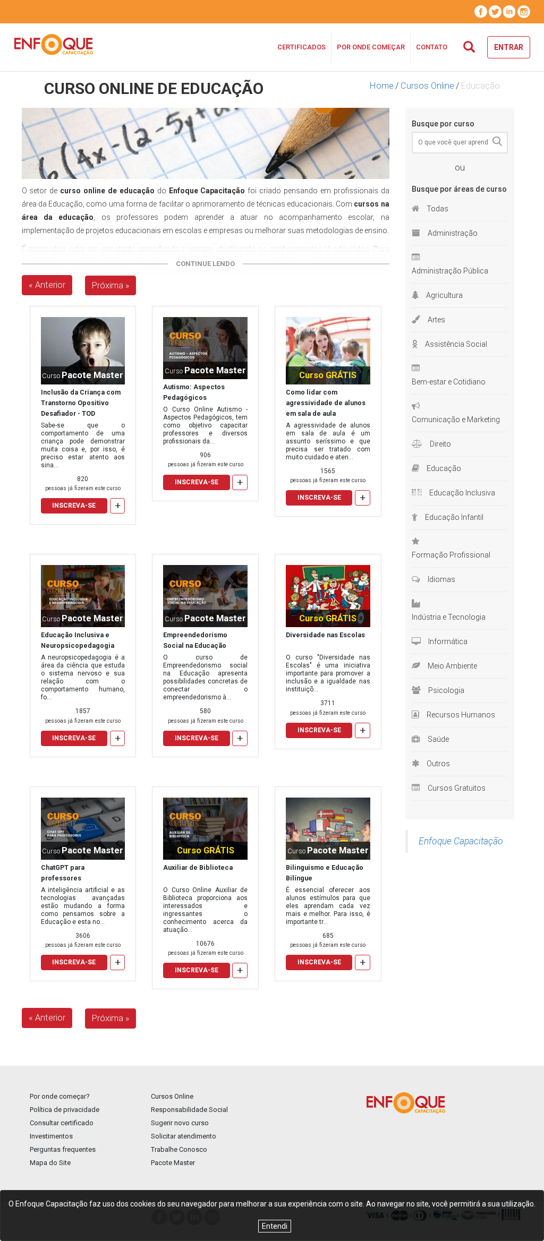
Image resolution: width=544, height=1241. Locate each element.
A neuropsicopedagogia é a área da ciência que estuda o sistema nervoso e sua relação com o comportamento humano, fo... (83, 677)
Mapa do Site (50, 1163)
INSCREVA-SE (74, 505)
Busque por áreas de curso (459, 189)
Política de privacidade (64, 1110)
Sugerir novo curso (180, 1123)
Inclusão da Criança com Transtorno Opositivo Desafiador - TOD (81, 402)
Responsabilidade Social (189, 1110)
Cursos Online (427, 86)
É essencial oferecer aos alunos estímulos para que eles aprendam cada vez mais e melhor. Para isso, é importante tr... (328, 906)
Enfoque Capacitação (461, 841)
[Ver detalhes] (83, 350)
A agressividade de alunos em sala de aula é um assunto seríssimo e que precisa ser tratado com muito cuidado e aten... (328, 441)
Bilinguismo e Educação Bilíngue (324, 872)
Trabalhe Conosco (179, 1149)
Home (382, 86)
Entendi (274, 1226)
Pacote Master (173, 1163)
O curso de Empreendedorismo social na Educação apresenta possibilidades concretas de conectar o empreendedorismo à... (205, 677)
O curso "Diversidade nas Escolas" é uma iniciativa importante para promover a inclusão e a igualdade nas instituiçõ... (328, 673)
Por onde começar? (60, 1096)
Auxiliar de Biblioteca (198, 867)
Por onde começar (371, 47)
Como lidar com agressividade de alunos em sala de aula (326, 402)
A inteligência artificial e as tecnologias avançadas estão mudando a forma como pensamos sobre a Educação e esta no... (83, 906)
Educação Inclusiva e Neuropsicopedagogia (77, 640)
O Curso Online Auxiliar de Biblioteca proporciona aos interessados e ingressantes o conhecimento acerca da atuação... (205, 910)
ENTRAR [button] (508, 47)
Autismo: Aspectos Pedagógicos (194, 392)
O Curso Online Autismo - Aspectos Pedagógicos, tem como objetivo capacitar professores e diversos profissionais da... (205, 425)
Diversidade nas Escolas (325, 635)
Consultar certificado (62, 1123)
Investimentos (51, 1136)
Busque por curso (443, 123)
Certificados (301, 47)
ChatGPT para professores (62, 872)
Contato (431, 47)
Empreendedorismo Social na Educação (195, 640)
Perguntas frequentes (63, 1149)
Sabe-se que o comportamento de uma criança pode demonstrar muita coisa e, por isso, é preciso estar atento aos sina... (83, 445)
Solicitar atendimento (183, 1136)
